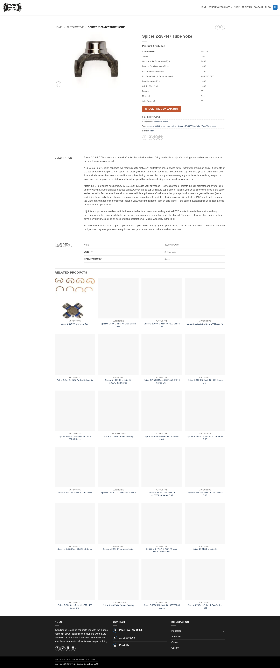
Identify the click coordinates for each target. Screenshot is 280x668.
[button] (275, 7)
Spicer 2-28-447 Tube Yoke (188, 126)
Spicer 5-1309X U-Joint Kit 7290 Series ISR (162, 325)
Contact (258, 7)
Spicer (151, 131)
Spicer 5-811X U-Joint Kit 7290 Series (75, 492)
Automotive (75, 27)
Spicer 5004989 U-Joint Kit (205, 549)
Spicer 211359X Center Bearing (118, 436)
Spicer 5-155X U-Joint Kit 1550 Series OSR (205, 494)
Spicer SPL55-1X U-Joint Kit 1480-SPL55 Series (75, 437)
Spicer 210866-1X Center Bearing (118, 605)
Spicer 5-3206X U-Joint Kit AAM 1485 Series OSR (75, 606)
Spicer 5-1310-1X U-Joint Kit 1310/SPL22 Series (118, 381)
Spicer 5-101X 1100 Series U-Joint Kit (118, 492)
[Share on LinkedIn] (160, 137)
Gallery (175, 648)
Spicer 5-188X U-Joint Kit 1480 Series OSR (118, 325)
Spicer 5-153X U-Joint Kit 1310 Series (74, 549)
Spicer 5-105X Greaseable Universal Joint (161, 437)
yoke (214, 126)
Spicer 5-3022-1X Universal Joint (118, 549)
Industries (176, 631)
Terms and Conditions (83, 660)
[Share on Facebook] (144, 137)
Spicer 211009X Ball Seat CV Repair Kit (205, 324)
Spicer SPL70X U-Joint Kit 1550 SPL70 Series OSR (162, 381)
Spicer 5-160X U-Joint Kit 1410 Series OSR (205, 381)
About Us (247, 7)
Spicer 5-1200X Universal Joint (75, 324)
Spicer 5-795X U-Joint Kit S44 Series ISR (205, 606)
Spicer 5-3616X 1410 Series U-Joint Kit (75, 380)
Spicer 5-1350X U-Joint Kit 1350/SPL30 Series (162, 606)
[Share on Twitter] (150, 137)
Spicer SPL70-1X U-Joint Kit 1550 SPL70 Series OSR (161, 550)
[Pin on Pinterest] (155, 137)
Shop (237, 7)
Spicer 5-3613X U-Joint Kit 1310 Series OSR (205, 437)
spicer (173, 126)
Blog (268, 7)
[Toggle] (223, 631)
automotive (165, 126)
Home (203, 7)
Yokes (165, 122)
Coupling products (219, 7)
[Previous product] (222, 27)
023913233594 (153, 126)
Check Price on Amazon (161, 109)
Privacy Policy (62, 660)
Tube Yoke (206, 126)
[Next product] (217, 27)
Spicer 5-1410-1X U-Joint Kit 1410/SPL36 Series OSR (162, 494)
